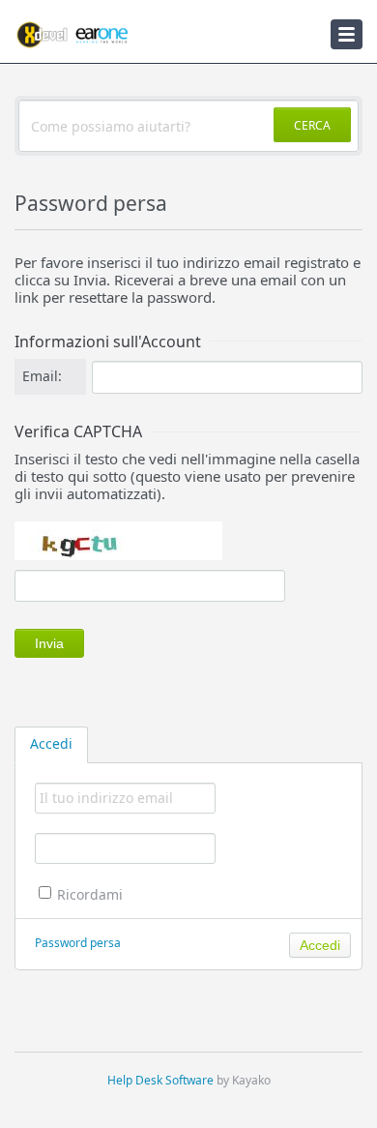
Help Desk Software (160, 1080)
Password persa (78, 943)
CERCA (312, 125)
